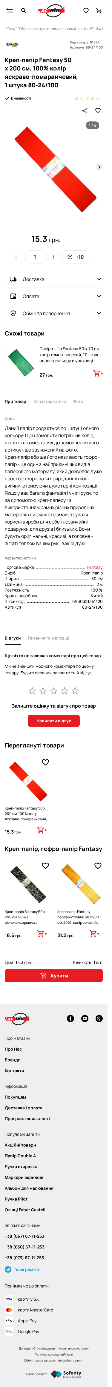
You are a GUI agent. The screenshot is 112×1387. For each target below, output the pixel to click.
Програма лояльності (27, 1118)
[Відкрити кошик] (99, 11)
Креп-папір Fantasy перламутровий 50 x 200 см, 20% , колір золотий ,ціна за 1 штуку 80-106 (78, 919)
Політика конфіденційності (54, 1354)
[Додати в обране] (98, 110)
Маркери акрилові (24, 1177)
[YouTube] (84, 1019)
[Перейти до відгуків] (87, 98)
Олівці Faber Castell (25, 1209)
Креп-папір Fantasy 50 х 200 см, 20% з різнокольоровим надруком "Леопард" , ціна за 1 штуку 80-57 (27, 922)
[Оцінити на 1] (32, 690)
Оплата (31, 296)
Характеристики (49, 401)
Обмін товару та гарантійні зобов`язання (53, 1360)
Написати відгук (53, 720)
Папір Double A (20, 1155)
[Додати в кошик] (98, 373)
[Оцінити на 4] (64, 690)
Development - (37, 1374)
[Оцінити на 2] (43, 690)
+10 (80, 257)
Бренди (13, 1059)
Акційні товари (20, 1145)
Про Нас (13, 1049)
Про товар (15, 401)
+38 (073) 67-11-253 (24, 1257)
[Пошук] (24, 11)
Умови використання (74, 1348)
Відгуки (13, 638)
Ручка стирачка (21, 1166)
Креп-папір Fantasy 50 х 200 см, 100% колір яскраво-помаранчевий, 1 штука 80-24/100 (27, 816)
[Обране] (86, 11)
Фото (78, 401)
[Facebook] (70, 1019)
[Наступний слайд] (99, 167)
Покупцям (15, 1097)
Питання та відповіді (48, 638)
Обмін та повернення (46, 313)
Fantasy (95, 567)
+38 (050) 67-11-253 (25, 1247)
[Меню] (9, 11)
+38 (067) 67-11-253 (24, 1236)
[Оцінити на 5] (75, 690)
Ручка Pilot (16, 1199)
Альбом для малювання (29, 1188)
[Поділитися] (85, 110)
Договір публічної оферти (37, 1348)
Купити (59, 975)
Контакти (14, 1070)
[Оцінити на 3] (54, 690)
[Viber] (99, 1019)
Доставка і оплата (23, 1107)
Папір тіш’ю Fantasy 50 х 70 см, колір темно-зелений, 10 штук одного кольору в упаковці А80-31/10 (70, 357)
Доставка (34, 279)
